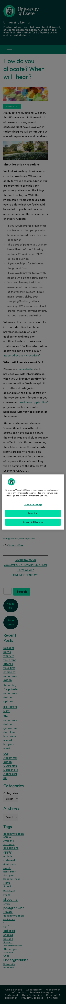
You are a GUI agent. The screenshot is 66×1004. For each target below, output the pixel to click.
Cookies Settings (33, 505)
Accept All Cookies (33, 522)
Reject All (33, 513)
